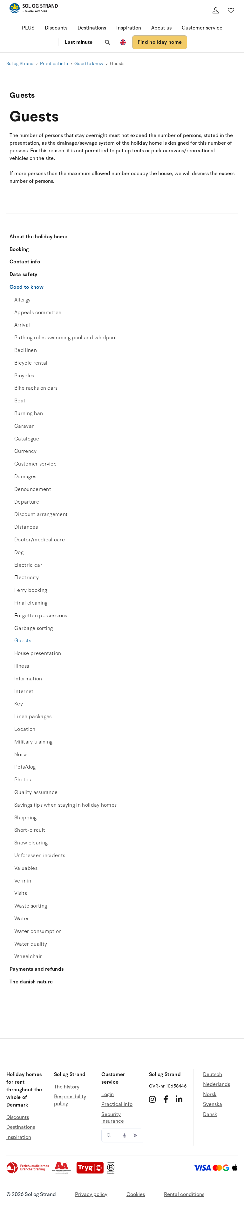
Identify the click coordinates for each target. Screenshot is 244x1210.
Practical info (54, 64)
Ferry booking (30, 590)
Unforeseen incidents (39, 855)
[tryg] (91, 1172)
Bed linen (25, 350)
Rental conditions (184, 1194)
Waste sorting (30, 906)
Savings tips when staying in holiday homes (65, 805)
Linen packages (32, 716)
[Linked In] (179, 1099)
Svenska (212, 1104)
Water (21, 918)
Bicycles (24, 375)
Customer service (202, 27)
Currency (25, 451)
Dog (19, 552)
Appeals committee (37, 312)
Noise (21, 754)
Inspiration (128, 27)
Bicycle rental (30, 363)
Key (18, 703)
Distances (26, 527)
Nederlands (216, 1084)
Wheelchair (28, 956)
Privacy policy (91, 1194)
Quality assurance (36, 792)
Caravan (24, 426)
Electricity (26, 577)
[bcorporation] (112, 1172)
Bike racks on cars (36, 388)
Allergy (22, 299)
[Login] (215, 10)
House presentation (37, 653)
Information (28, 678)
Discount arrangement (41, 514)
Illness (21, 666)
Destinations (92, 27)
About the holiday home (38, 236)
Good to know (88, 64)
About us (161, 27)
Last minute (78, 42)
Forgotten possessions (40, 615)
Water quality (30, 944)
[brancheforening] (28, 1172)
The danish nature (31, 981)
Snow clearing (31, 842)
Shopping (25, 817)
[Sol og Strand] (34, 9)
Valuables (25, 868)
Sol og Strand (20, 64)
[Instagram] (152, 1099)
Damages (25, 476)
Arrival (22, 324)
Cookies (135, 1194)
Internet (24, 691)
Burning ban (28, 413)
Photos (22, 779)
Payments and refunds (37, 969)
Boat (19, 400)
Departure (26, 502)
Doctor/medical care (39, 539)
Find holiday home (160, 42)
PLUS (28, 27)
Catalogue (26, 438)
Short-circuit (29, 830)
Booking (19, 249)
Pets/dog (25, 767)
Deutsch (212, 1074)
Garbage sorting (33, 628)
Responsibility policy (70, 1100)
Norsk (209, 1094)
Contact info (25, 261)
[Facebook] (165, 1099)
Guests (22, 640)
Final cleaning (30, 602)
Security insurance (112, 1118)
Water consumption (38, 931)
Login (107, 1094)
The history (66, 1087)
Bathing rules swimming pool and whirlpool (65, 337)
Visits (20, 893)
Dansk (210, 1114)
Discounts (56, 27)
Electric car (28, 565)
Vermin (22, 880)
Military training (33, 741)
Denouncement (32, 489)
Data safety (23, 274)
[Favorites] (231, 10)
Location (25, 729)
